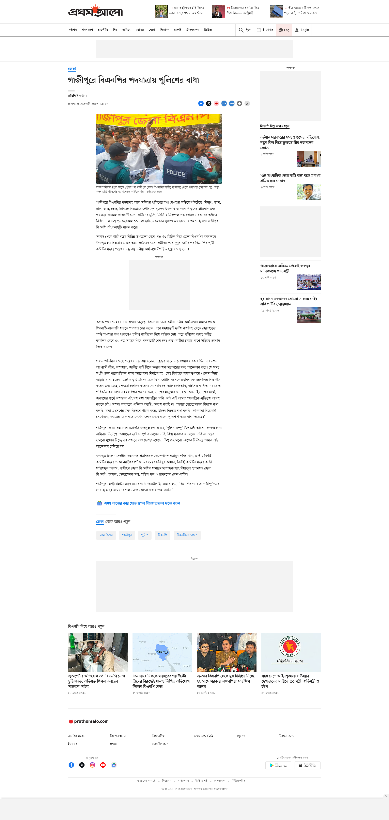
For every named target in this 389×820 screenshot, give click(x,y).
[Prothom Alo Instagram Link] (94, 766)
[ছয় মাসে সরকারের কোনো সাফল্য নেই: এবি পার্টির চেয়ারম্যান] (309, 315)
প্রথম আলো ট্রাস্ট (203, 736)
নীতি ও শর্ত (201, 781)
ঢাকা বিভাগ (106, 535)
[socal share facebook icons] (201, 105)
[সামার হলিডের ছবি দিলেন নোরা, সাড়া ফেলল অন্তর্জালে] (161, 11)
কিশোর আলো (118, 736)
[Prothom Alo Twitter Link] (84, 766)
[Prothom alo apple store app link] (307, 766)
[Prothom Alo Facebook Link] (73, 766)
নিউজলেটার (238, 781)
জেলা (72, 69)
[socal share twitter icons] (209, 105)
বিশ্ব (115, 30)
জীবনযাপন (192, 30)
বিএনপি (162, 535)
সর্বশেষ (72, 30)
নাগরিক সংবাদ (76, 736)
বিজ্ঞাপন (166, 781)
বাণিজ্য (126, 30)
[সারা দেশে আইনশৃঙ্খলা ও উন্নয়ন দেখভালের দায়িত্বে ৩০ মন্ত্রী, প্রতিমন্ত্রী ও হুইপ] (291, 652)
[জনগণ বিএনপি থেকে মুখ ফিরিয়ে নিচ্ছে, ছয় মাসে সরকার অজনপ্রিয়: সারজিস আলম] (226, 652)
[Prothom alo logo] (88, 722)
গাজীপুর (127, 535)
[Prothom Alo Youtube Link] (105, 766)
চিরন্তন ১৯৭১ (286, 736)
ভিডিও (208, 30)
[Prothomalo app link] (278, 766)
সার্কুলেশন (183, 781)
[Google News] (114, 765)
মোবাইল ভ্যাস (160, 744)
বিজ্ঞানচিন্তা (158, 736)
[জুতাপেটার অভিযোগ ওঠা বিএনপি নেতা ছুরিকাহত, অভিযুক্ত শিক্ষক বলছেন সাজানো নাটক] (98, 652)
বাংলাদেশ (87, 30)
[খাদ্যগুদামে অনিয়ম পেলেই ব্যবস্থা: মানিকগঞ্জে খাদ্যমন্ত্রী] (309, 282)
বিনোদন (164, 30)
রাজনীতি (103, 30)
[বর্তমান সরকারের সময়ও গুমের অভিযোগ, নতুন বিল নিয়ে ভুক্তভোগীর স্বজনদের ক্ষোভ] (309, 159)
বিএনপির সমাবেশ (187, 535)
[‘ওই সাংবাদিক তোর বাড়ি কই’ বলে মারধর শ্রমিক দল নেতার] (309, 192)
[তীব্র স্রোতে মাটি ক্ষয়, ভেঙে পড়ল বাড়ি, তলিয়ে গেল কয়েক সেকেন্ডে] (276, 11)
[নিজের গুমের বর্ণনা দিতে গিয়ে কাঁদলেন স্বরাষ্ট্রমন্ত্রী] (218, 11)
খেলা (152, 30)
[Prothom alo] (95, 11)
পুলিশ (144, 535)
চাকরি (177, 30)
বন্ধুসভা (241, 736)
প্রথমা (113, 744)
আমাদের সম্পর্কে (146, 781)
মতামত (139, 30)
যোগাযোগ (219, 781)
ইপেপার (72, 744)
